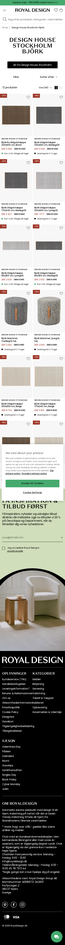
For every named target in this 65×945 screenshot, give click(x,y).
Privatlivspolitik (11, 707)
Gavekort (8, 721)
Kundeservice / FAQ (14, 679)
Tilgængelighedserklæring (18, 726)
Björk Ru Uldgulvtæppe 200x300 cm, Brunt (13, 143)
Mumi (5, 760)
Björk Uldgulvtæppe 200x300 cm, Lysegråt (46, 209)
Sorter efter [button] (47, 77)
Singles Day (9, 775)
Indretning (38, 693)
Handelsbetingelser (14, 684)
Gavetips (7, 765)
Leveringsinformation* (16, 688)
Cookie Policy (10, 712)
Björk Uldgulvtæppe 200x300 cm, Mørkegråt (47, 143)
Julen (5, 789)
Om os (6, 698)
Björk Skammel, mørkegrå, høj (9, 339)
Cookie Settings (32, 492)
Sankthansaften (12, 770)
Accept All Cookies (32, 483)
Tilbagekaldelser (12, 731)
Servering (38, 688)
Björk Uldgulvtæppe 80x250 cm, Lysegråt (12, 274)
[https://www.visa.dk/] (15, 917)
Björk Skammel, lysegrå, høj (47, 339)
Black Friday (9, 779)
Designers (8, 717)
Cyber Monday (11, 784)
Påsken (6, 751)
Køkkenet (38, 702)
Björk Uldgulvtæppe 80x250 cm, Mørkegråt (46, 274)
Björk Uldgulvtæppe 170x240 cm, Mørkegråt (13, 209)
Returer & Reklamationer (17, 693)
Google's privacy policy (34, 473)
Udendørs (8, 756)
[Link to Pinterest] (5, 904)
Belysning (38, 684)
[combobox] (48, 77)
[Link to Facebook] (14, 904)
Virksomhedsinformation (17, 702)
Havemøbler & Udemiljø (47, 712)
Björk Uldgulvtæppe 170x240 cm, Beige (45, 405)
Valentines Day (11, 746)
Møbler (36, 679)
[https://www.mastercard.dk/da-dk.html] (7, 917)
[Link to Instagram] (22, 904)
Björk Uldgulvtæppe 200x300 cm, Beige (12, 405)
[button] (56, 10)
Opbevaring (39, 707)
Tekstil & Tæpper (43, 698)
